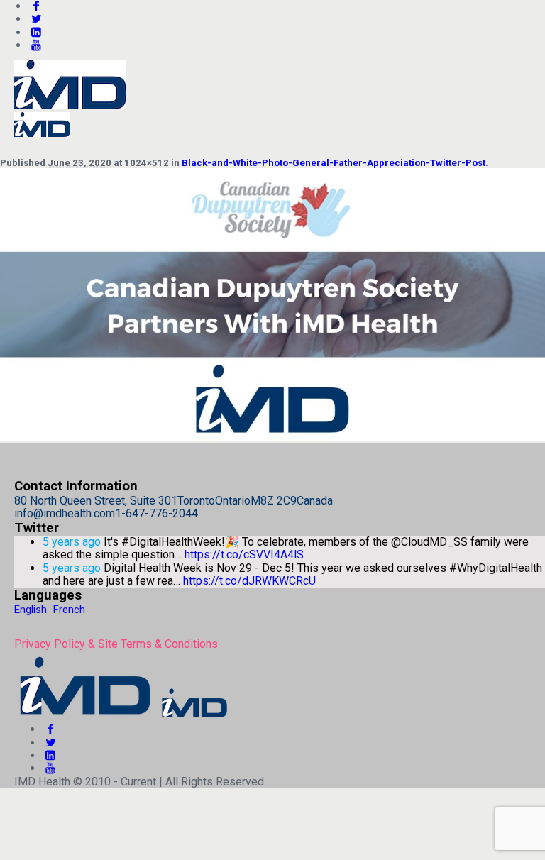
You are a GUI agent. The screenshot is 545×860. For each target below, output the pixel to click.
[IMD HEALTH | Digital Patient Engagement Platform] (122, 716)
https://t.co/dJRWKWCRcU (249, 581)
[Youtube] (36, 45)
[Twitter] (36, 19)
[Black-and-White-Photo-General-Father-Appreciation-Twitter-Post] (272, 436)
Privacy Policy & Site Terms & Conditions (116, 644)
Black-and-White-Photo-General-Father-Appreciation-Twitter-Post (333, 163)
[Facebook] (50, 729)
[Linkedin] (36, 32)
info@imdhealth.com (64, 513)
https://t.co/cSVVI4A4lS (244, 554)
